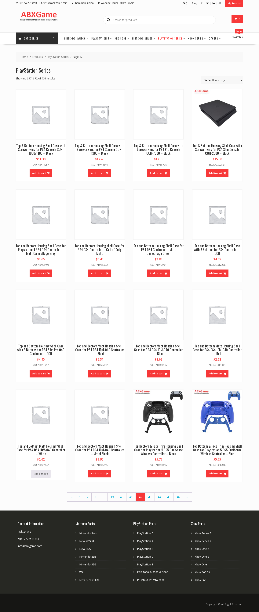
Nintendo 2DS (88, 556)
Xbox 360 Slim (203, 572)
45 (168, 497)
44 (159, 497)
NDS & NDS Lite (89, 580)
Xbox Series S (203, 533)
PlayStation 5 (100, 38)
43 (149, 497)
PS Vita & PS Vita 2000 (151, 580)
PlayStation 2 (145, 556)
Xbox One (120, 38)
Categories (31, 38)
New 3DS (85, 549)
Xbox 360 (200, 580)
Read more (41, 474)
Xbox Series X (203, 541)
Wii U (82, 572)
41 (131, 497)
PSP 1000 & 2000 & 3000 (152, 572)
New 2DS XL (87, 541)
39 (112, 497)
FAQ (185, 3)
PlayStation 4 (145, 541)
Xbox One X (202, 549)
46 (178, 497)
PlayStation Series (170, 38)
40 (121, 497)
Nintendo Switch (75, 38)
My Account (234, 3)
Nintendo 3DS (88, 564)
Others (213, 38)
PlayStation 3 (145, 549)
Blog (194, 3)
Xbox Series (195, 38)
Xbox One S (202, 556)
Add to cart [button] (39, 173)
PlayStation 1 (145, 564)
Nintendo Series (142, 38)
